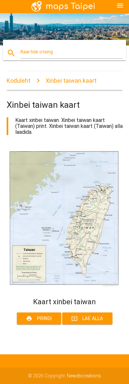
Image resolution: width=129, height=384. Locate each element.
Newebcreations (84, 375)
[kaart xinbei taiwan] (65, 286)
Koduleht (18, 80)
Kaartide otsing (37, 51)
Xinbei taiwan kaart (71, 80)
